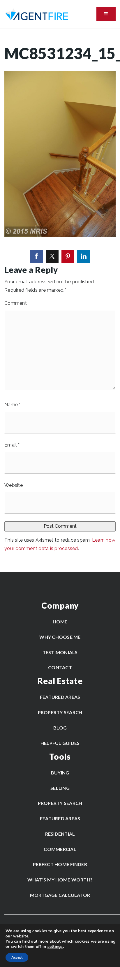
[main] (60, 300)
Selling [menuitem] (60, 788)
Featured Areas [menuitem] (60, 697)
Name (12, 404)
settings (55, 946)
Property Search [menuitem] (60, 712)
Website (13, 485)
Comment (15, 303)
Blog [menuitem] (60, 727)
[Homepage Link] (36, 14)
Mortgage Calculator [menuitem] (60, 895)
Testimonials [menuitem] (60, 652)
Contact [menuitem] (60, 667)
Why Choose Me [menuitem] (59, 637)
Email (12, 445)
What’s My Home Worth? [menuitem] (60, 879)
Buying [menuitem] (60, 772)
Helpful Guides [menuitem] (60, 743)
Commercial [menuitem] (60, 849)
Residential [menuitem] (60, 834)
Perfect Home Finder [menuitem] (60, 864)
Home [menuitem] (60, 621)
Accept (16, 957)
